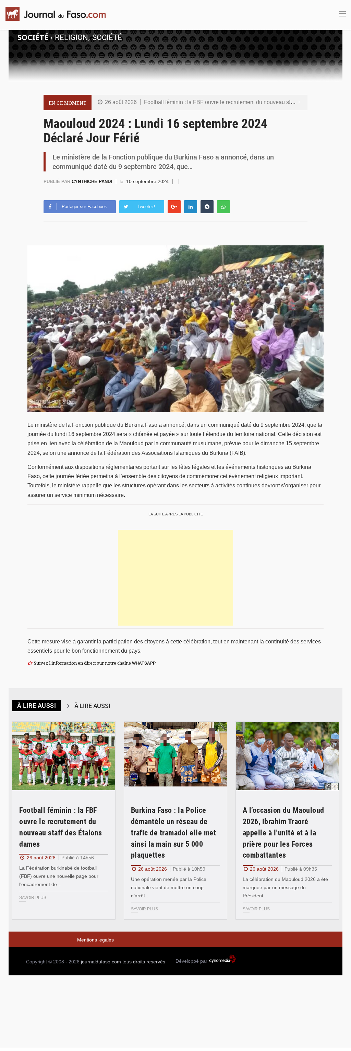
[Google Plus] (174, 206)
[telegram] (207, 206)
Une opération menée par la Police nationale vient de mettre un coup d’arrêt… (168, 887)
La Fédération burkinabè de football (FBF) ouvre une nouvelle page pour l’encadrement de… (58, 876)
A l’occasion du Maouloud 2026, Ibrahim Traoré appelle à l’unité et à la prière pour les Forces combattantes (283, 832)
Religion (71, 37)
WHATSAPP (144, 663)
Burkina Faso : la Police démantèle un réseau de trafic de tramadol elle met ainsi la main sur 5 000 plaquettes (173, 832)
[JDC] (58, 14)
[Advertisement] (175, 578)
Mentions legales (95, 940)
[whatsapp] (223, 206)
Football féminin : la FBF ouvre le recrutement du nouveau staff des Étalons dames (244, 102)
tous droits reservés (143, 961)
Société (107, 37)
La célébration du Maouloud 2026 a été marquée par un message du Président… (285, 887)
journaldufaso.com (101, 961)
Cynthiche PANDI (92, 181)
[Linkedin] (190, 206)
